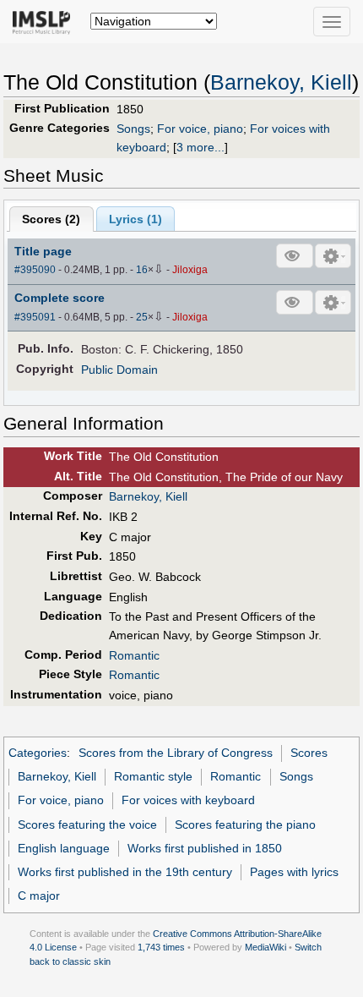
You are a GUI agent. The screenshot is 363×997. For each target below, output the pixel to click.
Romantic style (153, 776)
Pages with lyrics (294, 872)
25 (142, 317)
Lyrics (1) (135, 219)
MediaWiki (265, 947)
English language (64, 848)
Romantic (134, 655)
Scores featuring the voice (87, 824)
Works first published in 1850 (204, 848)
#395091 (35, 317)
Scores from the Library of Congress (176, 752)
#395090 (35, 270)
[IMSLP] (45, 21)
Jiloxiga (190, 270)
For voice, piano (200, 128)
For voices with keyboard (188, 800)
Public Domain (119, 369)
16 (142, 270)
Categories (37, 752)
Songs (133, 128)
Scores (309, 752)
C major (39, 895)
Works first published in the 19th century (125, 872)
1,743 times (161, 947)
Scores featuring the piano (245, 824)
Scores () (51, 219)
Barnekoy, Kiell (281, 82)
